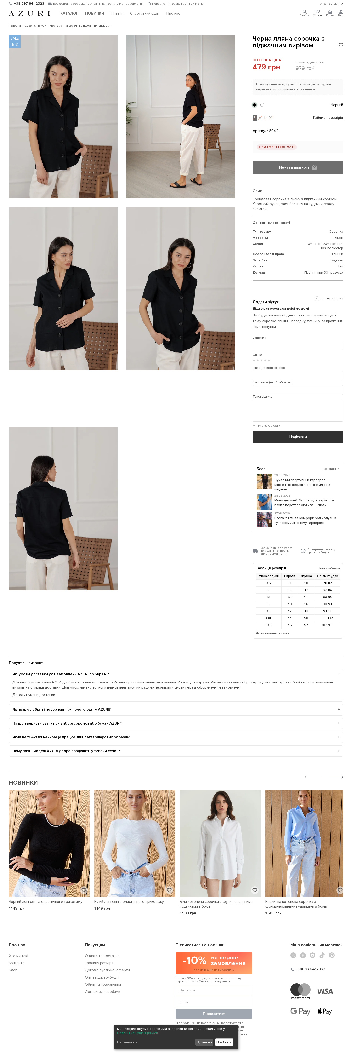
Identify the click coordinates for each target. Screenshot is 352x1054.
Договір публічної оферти (107, 970)
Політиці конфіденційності (137, 1033)
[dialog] (176, 1037)
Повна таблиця (329, 568)
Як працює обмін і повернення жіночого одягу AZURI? (61, 709)
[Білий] (262, 105)
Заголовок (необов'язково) (273, 382)
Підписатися (214, 1013)
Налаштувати (127, 1042)
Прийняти (224, 1042)
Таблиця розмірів (327, 118)
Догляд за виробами (102, 991)
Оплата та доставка (102, 955)
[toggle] (331, 4)
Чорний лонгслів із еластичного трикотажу (45, 901)
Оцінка (258, 355)
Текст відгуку (262, 397)
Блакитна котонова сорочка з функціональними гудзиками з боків (296, 904)
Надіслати (298, 437)
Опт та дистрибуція (102, 977)
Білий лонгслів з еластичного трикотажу (129, 901)
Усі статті (331, 469)
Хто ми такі (18, 955)
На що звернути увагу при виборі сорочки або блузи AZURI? (67, 723)
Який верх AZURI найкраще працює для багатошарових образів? (71, 737)
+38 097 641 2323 (29, 3)
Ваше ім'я (260, 338)
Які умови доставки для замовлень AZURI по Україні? (60, 674)
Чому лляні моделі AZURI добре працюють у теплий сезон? (66, 751)
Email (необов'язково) (269, 368)
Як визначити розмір (272, 633)
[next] (335, 777)
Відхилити (204, 1042)
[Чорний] (254, 105)
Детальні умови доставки (33, 695)
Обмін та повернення (103, 984)
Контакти (16, 963)
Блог (13, 970)
